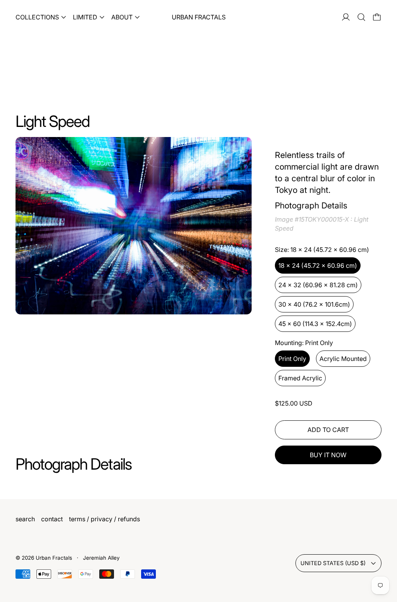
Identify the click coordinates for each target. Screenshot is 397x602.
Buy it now (328, 455)
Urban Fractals (55, 558)
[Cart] (376, 17)
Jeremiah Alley (101, 558)
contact (52, 519)
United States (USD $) (333, 563)
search (25, 519)
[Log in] (345, 17)
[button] (361, 17)
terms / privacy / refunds (104, 519)
